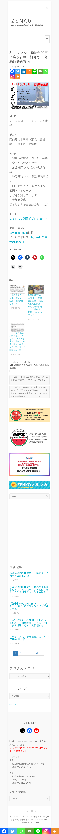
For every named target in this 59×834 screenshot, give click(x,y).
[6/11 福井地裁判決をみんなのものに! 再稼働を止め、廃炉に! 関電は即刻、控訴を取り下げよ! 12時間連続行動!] (17, 327)
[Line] (34, 71)
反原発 (13, 368)
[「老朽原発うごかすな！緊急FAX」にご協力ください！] (17, 289)
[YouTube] (36, 730)
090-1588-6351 (18, 232)
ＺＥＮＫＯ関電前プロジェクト (28, 218)
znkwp (15, 362)
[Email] (40, 71)
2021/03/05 (25, 362)
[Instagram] (12, 76)
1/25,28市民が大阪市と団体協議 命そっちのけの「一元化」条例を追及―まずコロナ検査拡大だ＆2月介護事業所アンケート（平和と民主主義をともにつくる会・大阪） (29, 391)
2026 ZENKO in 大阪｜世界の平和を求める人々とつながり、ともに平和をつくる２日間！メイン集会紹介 (29, 590)
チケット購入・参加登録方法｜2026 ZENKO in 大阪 (29, 638)
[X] (22, 730)
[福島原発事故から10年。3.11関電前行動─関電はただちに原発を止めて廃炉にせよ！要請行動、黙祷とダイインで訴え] (36, 289)
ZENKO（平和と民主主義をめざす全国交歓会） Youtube (32, 811)
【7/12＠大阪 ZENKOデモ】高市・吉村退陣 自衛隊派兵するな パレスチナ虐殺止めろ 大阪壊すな (28, 623)
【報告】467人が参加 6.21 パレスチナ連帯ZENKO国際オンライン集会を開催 (29, 606)
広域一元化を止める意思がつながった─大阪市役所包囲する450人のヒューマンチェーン (29, 380)
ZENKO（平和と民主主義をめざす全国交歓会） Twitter (27, 811)
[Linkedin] (23, 71)
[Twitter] (17, 71)
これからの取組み (40, 365)
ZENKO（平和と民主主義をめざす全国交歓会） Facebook (23, 811)
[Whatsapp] (45, 71)
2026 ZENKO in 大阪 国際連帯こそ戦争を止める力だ (29, 574)
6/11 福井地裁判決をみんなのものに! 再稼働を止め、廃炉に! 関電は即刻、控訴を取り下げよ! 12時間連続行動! (17, 341)
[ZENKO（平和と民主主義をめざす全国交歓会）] (28, 22)
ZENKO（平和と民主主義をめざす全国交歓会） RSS (36, 811)
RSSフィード (14, 705)
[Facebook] (12, 71)
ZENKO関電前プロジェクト (21, 365)
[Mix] (29, 71)
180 (36, 653)
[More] (17, 76)
